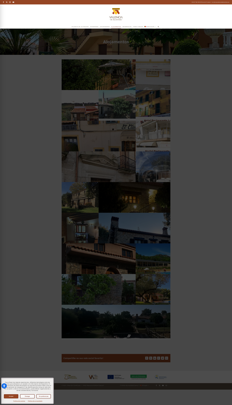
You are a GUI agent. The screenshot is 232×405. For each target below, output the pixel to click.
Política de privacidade (35, 401)
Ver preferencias (43, 396)
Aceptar (11, 396)
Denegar (27, 396)
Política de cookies (19, 401)
